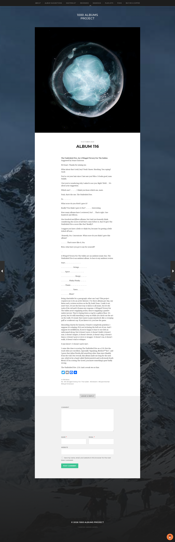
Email (91, 437)
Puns (119, 3)
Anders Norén (92, 527)
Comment (65, 407)
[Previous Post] (2, 271)
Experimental (104, 382)
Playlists (109, 3)
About (38, 3)
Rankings (97, 3)
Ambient (94, 382)
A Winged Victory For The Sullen (77, 382)
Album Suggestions (53, 3)
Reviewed (84, 3)
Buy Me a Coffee (133, 3)
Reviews (66, 380)
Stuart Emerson (68, 384)
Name (64, 437)
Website (64, 447)
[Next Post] (172, 271)
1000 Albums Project (87, 16)
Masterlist (71, 3)
